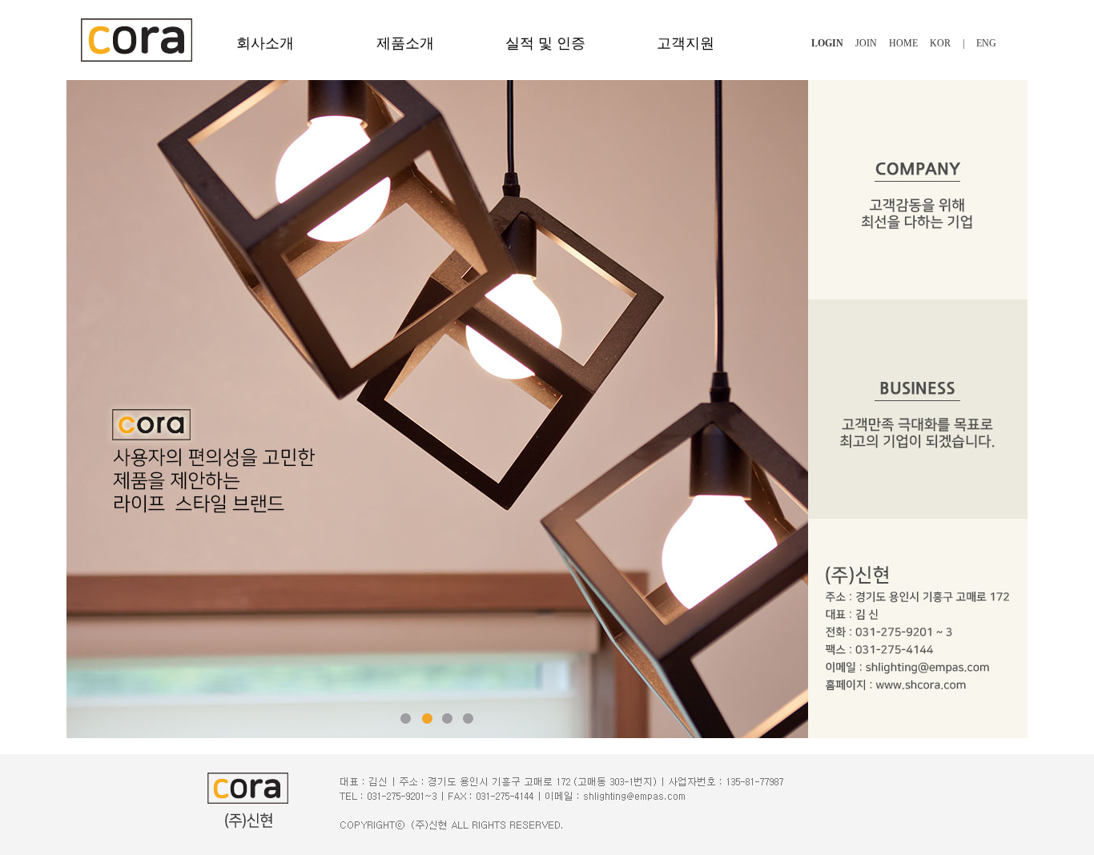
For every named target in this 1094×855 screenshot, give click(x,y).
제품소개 (405, 43)
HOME (903, 43)
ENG (986, 43)
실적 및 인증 (545, 43)
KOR (940, 43)
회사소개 (265, 43)
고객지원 (685, 43)
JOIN (866, 43)
